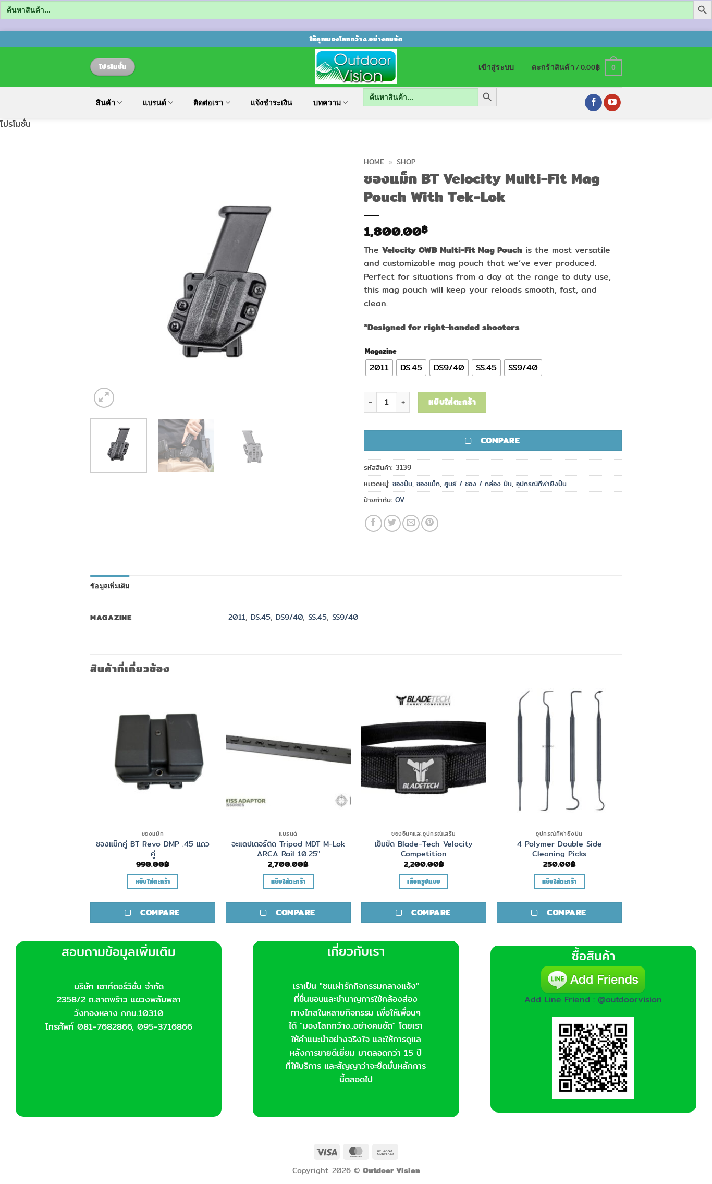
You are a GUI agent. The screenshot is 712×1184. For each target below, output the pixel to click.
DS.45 (261, 617)
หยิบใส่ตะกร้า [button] (153, 881)
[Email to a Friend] (411, 523)
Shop (406, 161)
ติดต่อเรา (208, 102)
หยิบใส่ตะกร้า (452, 401)
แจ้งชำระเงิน (271, 102)
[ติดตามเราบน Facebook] (593, 103)
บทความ (327, 102)
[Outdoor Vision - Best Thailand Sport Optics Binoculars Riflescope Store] (356, 67)
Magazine (381, 351)
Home (374, 161)
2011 (236, 617)
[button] (496, 67)
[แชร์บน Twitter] (392, 523)
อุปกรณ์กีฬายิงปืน (541, 483)
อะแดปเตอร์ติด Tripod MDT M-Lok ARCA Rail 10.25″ (288, 849)
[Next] (330, 281)
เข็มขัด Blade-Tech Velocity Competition (424, 849)
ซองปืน (402, 483)
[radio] (379, 368)
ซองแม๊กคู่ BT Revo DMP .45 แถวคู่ (153, 849)
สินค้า (105, 102)
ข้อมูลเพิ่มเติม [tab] (110, 586)
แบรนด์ (154, 102)
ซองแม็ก (428, 483)
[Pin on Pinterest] (429, 523)
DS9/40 (289, 617)
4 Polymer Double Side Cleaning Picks (559, 849)
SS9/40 (345, 617)
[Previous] (108, 281)
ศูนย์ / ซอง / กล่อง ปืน (478, 483)
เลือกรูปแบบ (423, 881)
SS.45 (317, 617)
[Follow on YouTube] (612, 103)
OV (399, 499)
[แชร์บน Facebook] (373, 523)
